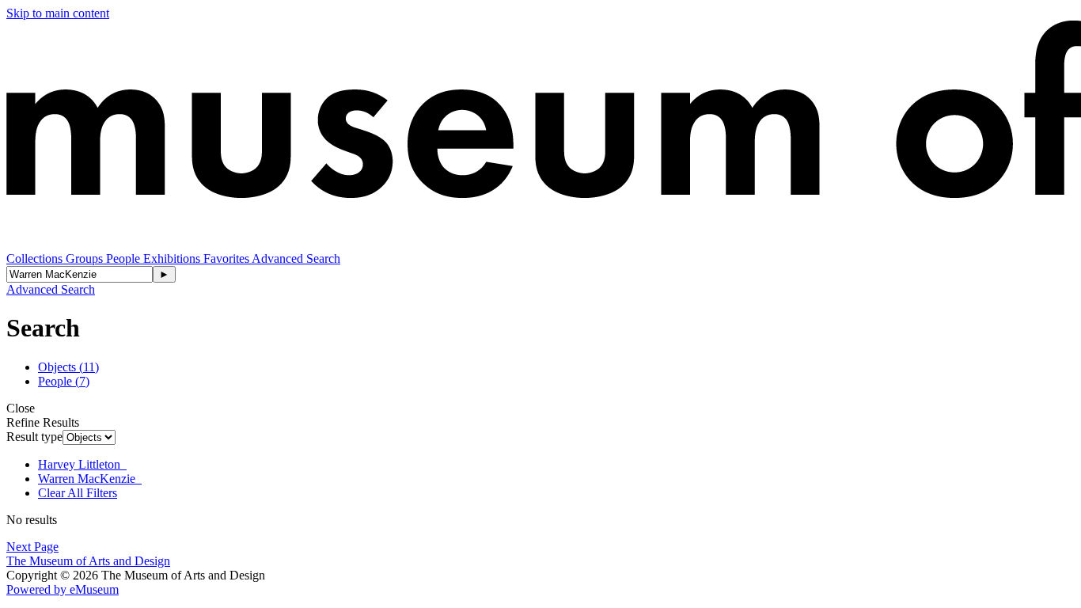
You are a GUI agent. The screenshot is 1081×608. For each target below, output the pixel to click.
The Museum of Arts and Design (88, 561)
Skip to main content (57, 13)
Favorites (227, 258)
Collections (36, 258)
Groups (86, 258)
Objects (68, 367)
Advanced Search (296, 258)
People (124, 258)
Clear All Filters (77, 493)
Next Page (32, 546)
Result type (34, 436)
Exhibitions (173, 258)
